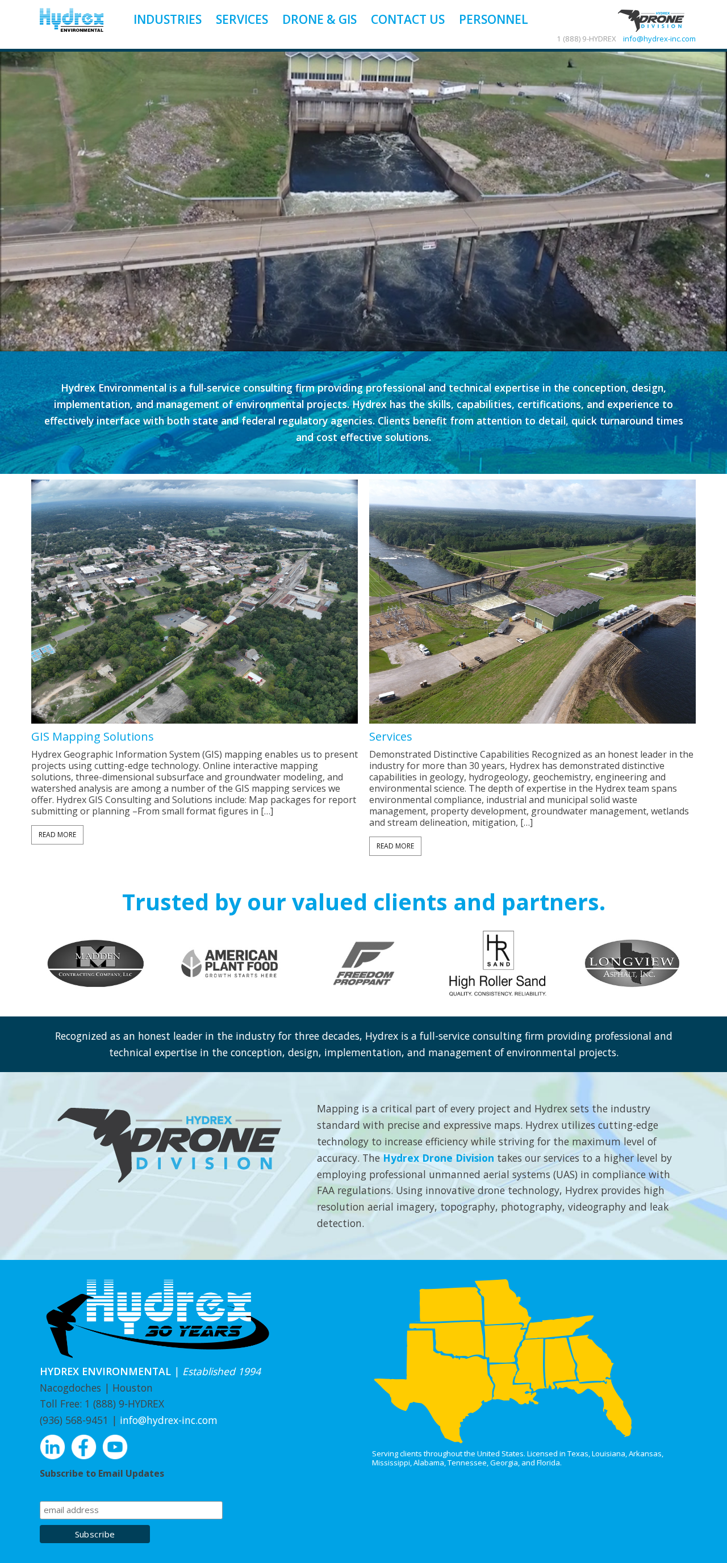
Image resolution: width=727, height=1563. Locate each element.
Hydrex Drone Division (438, 1158)
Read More (57, 834)
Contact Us (408, 19)
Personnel (493, 19)
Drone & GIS (319, 19)
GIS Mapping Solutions (92, 736)
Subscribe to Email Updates (102, 1473)
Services (242, 19)
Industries (167, 19)
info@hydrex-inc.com (659, 38)
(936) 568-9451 (74, 1420)
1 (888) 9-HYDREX (124, 1403)
